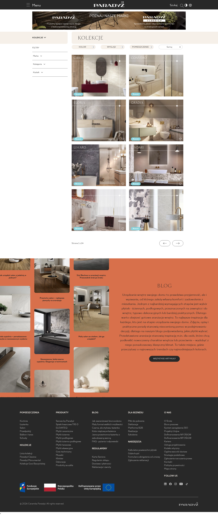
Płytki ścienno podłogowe (68, 441)
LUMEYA (137, 192)
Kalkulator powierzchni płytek (142, 450)
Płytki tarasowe (63, 445)
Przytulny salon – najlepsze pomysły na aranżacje (52, 299)
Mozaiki (59, 455)
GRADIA (137, 102)
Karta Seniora (98, 457)
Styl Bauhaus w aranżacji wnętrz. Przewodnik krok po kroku (91, 276)
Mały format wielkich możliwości (107, 424)
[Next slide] (177, 243)
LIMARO (80, 147)
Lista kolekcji (26, 453)
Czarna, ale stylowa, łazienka (106, 428)
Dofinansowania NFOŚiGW (177, 434)
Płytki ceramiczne (64, 431)
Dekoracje (61, 462)
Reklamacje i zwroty (101, 467)
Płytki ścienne (63, 434)
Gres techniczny (64, 451)
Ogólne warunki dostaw (175, 451)
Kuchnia (24, 421)
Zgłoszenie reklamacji (138, 460)
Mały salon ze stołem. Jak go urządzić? (91, 337)
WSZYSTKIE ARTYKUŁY (164, 358)
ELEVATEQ (61, 428)
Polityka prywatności (174, 465)
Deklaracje (133, 424)
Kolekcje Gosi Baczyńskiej (32, 463)
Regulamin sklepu (100, 460)
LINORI (79, 192)
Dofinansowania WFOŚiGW (177, 438)
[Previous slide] (164, 243)
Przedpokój (25, 431)
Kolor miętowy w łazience (104, 431)
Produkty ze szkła (64, 465)
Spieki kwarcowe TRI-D (67, 424)
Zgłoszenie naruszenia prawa (178, 458)
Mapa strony (170, 469)
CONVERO (139, 57)
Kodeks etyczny (172, 448)
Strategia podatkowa (174, 455)
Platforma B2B (135, 428)
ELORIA (79, 102)
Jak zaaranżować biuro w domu (107, 421)
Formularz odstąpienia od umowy (144, 457)
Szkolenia (132, 434)
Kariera (167, 441)
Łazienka (24, 424)
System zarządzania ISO (176, 428)
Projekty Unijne (171, 431)
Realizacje (133, 431)
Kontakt (168, 462)
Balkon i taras (26, 434)
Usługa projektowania (174, 445)
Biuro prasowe (171, 424)
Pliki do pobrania (136, 421)
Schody (23, 438)
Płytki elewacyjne (64, 448)
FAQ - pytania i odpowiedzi (105, 441)
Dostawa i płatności (101, 463)
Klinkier (59, 458)
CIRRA (78, 57)
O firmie (168, 421)
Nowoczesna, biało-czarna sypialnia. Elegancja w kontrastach (52, 360)
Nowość (78, 94)
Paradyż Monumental (30, 460)
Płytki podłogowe (64, 438)
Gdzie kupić (133, 453)
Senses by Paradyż (65, 421)
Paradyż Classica (28, 457)
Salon (22, 428)
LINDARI (137, 147)
